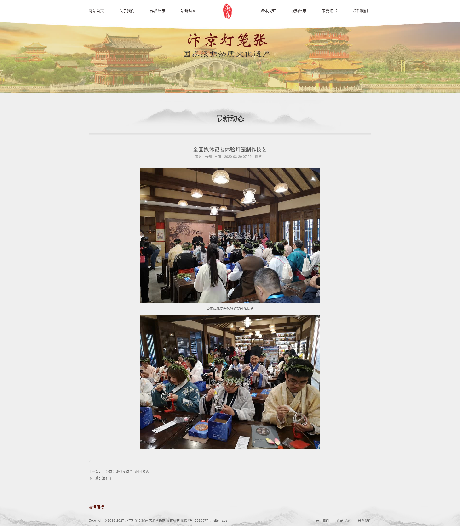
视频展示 (298, 10)
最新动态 (188, 10)
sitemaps (220, 520)
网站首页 (96, 10)
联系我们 (360, 10)
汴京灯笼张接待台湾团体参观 (127, 471)
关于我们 (127, 10)
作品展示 (157, 10)
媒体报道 (268, 10)
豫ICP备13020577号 (196, 520)
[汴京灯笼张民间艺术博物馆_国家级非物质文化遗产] (228, 21)
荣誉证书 (329, 10)
